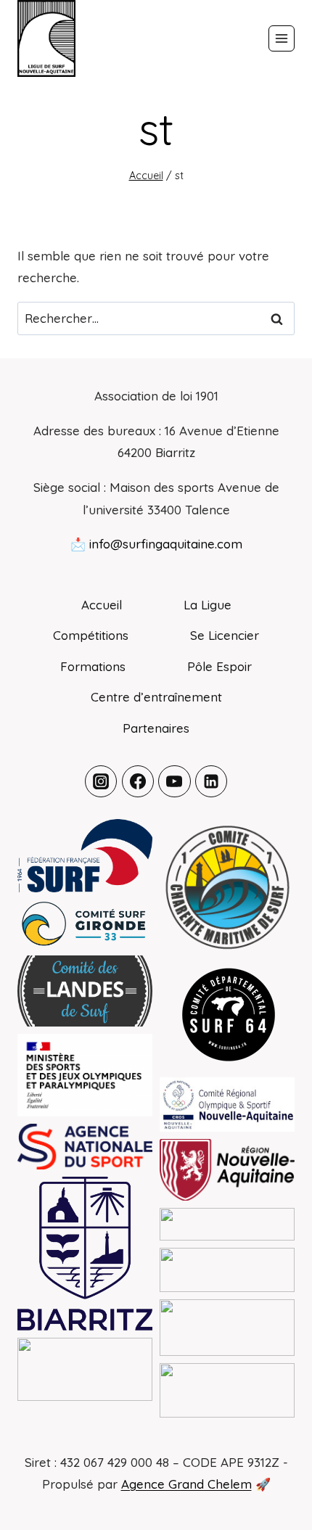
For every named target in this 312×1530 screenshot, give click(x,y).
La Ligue (207, 604)
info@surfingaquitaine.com (165, 543)
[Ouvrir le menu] (281, 38)
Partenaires (156, 728)
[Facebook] (138, 781)
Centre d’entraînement (156, 696)
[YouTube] (174, 781)
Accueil (101, 604)
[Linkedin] (211, 781)
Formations (93, 666)
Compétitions (90, 635)
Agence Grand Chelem (186, 1484)
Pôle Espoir (219, 666)
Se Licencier (224, 635)
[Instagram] (101, 781)
